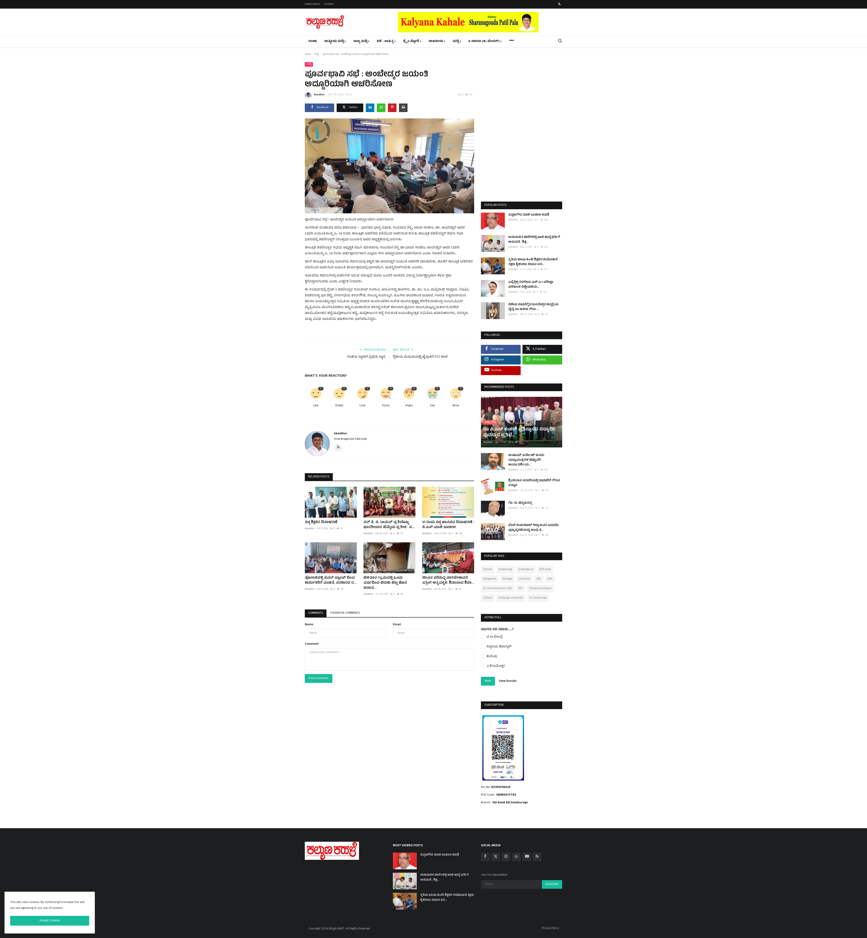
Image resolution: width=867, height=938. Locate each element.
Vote (488, 681)
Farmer (487, 569)
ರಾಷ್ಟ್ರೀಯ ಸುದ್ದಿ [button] (334, 41)
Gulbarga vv (525, 569)
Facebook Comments (345, 613)
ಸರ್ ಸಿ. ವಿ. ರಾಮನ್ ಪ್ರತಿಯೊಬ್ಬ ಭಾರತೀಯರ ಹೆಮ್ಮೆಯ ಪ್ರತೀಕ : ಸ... (389, 525)
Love (362, 406)
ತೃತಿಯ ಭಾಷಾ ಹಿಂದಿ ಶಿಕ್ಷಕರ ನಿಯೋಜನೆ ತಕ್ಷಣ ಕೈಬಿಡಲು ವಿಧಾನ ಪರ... (533, 262)
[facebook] (485, 857)
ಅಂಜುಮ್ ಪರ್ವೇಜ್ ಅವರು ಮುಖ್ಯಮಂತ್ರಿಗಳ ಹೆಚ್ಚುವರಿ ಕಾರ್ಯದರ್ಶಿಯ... (526, 460)
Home (312, 41)
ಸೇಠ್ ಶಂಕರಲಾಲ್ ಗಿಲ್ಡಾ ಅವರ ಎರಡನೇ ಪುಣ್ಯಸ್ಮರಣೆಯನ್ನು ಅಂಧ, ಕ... (533, 528)
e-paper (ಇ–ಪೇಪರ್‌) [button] (483, 41)
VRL (538, 579)
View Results (508, 681)
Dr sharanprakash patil (497, 588)
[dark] (559, 4)
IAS (520, 588)
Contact (329, 4)
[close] (90, 896)
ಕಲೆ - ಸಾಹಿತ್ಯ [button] (385, 41)
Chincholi (524, 579)
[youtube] (526, 857)
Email (397, 624)
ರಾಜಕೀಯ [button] (436, 41)
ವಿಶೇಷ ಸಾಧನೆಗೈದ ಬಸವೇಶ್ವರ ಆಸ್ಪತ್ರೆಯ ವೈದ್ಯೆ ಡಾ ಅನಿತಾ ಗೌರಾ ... (533, 307)
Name (309, 624)
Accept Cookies (50, 920)
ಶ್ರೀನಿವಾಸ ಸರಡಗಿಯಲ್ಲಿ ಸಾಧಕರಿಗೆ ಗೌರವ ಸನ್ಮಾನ (534, 483)
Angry (409, 406)
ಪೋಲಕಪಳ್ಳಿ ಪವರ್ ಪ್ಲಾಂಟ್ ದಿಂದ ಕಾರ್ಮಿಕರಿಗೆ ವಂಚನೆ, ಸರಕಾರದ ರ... (331, 580)
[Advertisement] (521, 129)
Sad (432, 406)
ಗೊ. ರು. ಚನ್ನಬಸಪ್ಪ (520, 503)
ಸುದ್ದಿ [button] (456, 41)
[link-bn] (480, 22)
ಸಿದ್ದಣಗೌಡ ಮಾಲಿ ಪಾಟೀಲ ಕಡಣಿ (528, 215)
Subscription (312, 4)
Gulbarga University (511, 598)
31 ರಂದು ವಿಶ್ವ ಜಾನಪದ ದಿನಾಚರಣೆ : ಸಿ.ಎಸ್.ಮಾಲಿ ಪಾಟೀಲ (448, 525)
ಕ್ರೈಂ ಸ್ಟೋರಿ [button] (411, 41)
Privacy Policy (550, 928)
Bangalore (489, 579)
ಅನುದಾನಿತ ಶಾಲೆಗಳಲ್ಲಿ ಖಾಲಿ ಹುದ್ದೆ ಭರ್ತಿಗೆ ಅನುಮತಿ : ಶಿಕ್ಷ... (534, 239)
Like (315, 406)
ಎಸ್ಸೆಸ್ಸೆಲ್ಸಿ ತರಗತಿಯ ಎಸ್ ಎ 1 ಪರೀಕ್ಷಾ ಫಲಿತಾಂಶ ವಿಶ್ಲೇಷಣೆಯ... (530, 284)
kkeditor (319, 95)
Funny (385, 406)
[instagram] (506, 857)
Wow (455, 406)
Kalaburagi (505, 569)
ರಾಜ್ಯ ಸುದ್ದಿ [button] (360, 41)
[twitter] (495, 857)
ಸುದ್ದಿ (316, 54)
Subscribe (552, 884)
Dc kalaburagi (538, 598)
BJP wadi (545, 569)
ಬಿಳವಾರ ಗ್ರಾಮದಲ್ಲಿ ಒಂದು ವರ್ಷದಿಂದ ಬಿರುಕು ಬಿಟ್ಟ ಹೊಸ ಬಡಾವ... (385, 583)
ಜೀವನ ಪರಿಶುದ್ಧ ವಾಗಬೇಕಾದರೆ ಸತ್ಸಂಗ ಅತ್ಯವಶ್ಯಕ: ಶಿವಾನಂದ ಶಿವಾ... (448, 580)
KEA (550, 579)
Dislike (339, 406)
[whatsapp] (516, 857)
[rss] (537, 857)
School (487, 598)
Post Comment (319, 678)
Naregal (507, 579)
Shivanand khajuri (540, 588)
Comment (312, 644)
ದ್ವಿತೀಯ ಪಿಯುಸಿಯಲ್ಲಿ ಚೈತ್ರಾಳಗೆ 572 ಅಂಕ (420, 357)
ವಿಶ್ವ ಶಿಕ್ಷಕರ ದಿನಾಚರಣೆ (321, 522)
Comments (315, 613)
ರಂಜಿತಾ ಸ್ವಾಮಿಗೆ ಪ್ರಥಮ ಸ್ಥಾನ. (366, 357)
